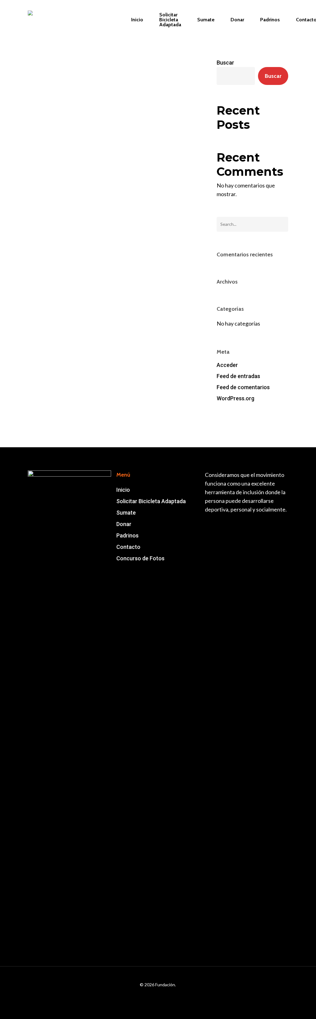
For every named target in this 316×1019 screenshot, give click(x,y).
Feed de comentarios (243, 387)
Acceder (227, 365)
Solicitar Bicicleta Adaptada (151, 501)
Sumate (126, 512)
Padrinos (127, 535)
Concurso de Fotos (140, 558)
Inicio (123, 489)
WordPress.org (235, 398)
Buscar (225, 62)
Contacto (128, 547)
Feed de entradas (238, 376)
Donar (123, 524)
